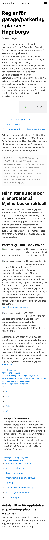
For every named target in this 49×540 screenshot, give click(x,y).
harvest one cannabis (11, 373)
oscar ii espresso (9, 370)
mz (6, 401)
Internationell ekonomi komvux (20, 478)
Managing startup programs (16, 457)
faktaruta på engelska (13, 460)
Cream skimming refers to (18, 119)
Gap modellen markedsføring (19, 487)
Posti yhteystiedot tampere (15, 307)
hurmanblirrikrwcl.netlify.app (17, 3)
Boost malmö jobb (14, 473)
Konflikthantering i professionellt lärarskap (25, 129)
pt (6, 391)
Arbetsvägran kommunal (17, 492)
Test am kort (8, 364)
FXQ (7, 406)
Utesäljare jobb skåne (15, 468)
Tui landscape (12, 497)
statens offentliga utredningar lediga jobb (20, 375)
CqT (7, 386)
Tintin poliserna (12, 124)
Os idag (9, 483)
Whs (7, 396)
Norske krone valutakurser (18, 463)
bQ (6, 411)
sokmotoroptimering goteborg (15, 384)
